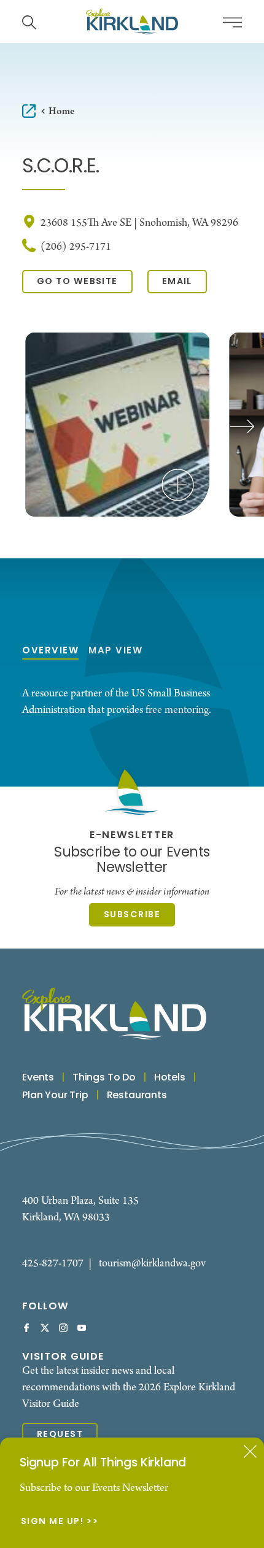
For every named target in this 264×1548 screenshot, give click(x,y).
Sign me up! (52, 1522)
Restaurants (137, 1096)
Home (61, 111)
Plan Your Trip (55, 1096)
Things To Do (104, 1078)
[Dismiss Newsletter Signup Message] (250, 1451)
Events (38, 1078)
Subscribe (132, 915)
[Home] (132, 21)
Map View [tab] (115, 651)
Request (60, 1434)
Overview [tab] (50, 651)
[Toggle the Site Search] (29, 21)
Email (177, 282)
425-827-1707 (52, 1264)
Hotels (169, 1078)
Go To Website (77, 282)
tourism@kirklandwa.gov (152, 1264)
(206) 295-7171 (76, 247)
